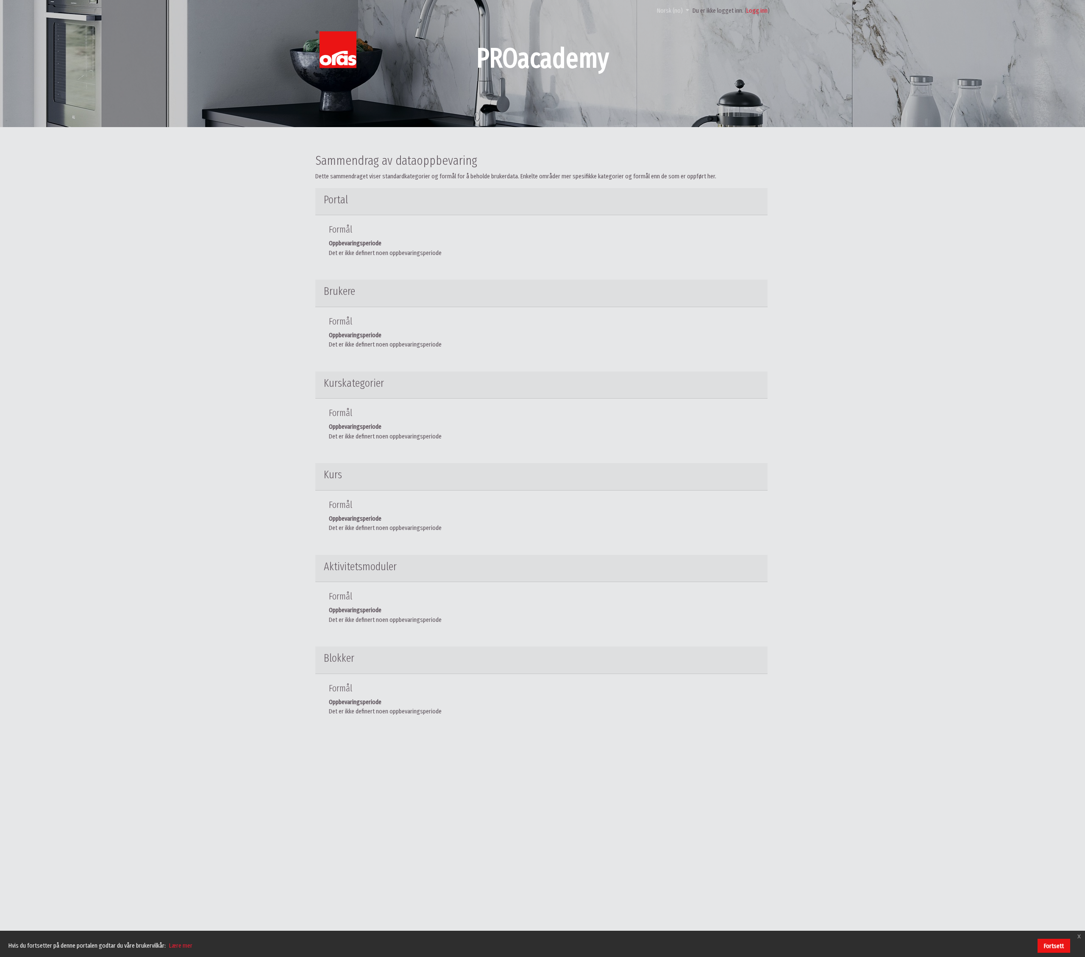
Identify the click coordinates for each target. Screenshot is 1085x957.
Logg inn (757, 10)
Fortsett (1054, 946)
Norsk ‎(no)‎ (670, 10)
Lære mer (180, 945)
